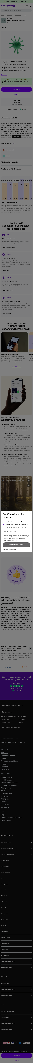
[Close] (30, 513)
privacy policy (18, 537)
